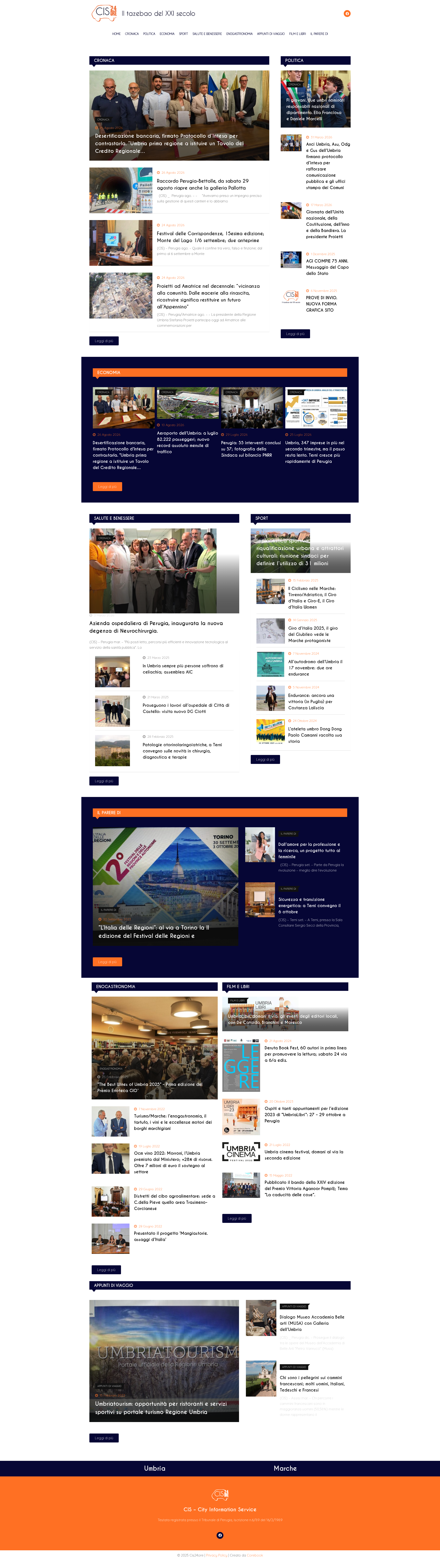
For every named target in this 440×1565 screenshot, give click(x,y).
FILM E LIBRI (297, 34)
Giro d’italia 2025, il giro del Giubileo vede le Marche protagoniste (313, 634)
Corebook (255, 1555)
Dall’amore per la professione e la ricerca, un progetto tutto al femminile (309, 850)
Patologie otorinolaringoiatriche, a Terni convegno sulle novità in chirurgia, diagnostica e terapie (182, 751)
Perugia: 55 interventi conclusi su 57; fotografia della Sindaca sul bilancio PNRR (251, 449)
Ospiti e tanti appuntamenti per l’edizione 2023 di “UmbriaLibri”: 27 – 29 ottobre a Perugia (306, 1114)
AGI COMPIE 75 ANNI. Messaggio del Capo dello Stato (327, 267)
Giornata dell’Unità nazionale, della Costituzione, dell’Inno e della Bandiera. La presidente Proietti (327, 224)
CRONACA (132, 34)
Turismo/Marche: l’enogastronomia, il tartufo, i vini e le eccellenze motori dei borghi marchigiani (173, 1122)
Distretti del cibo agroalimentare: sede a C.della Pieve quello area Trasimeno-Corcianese (174, 1202)
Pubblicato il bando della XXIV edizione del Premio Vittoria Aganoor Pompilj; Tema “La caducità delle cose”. (306, 1188)
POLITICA (149, 34)
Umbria (154, 1468)
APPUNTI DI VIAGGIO (271, 34)
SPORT (183, 34)
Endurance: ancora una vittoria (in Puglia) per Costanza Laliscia (311, 701)
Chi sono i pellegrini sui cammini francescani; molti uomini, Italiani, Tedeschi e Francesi (312, 1384)
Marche (285, 1468)
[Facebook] (347, 13)
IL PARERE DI (319, 34)
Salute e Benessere (207, 34)
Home (116, 34)
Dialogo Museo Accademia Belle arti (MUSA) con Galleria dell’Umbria (312, 1323)
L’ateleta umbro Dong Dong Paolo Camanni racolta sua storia (315, 735)
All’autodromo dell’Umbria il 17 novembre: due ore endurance (315, 668)
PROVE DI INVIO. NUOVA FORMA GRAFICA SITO (321, 304)
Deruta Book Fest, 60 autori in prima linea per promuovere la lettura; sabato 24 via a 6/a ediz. (306, 1054)
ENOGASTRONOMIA (239, 34)
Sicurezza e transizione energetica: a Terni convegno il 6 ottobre (309, 905)
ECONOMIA (167, 34)
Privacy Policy (216, 1555)
